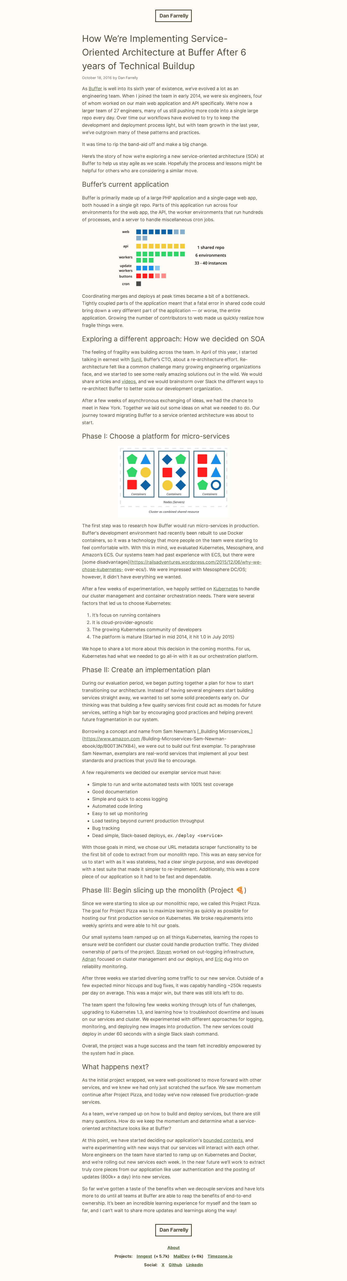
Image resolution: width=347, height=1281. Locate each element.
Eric (219, 959)
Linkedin (194, 1264)
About (173, 1247)
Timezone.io (220, 1256)
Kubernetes (225, 588)
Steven (163, 951)
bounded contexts (223, 1140)
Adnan (89, 959)
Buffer (95, 88)
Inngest (144, 1256)
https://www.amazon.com (112, 738)
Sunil (136, 359)
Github (175, 1264)
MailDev (182, 1256)
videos (129, 381)
